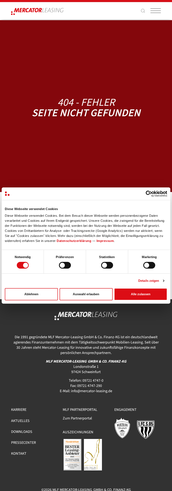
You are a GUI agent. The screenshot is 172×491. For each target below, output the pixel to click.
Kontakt (18, 453)
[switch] (65, 265)
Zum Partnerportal (77, 418)
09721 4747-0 (92, 380)
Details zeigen (148, 280)
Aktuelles (20, 420)
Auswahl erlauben (86, 294)
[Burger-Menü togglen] (155, 10)
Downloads (21, 431)
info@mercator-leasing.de (91, 391)
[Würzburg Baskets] (124, 427)
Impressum (105, 241)
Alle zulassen (140, 294)
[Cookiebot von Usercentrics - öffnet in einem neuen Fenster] (148, 194)
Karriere (18, 409)
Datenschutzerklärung (74, 241)
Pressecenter (23, 442)
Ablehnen (31, 294)
